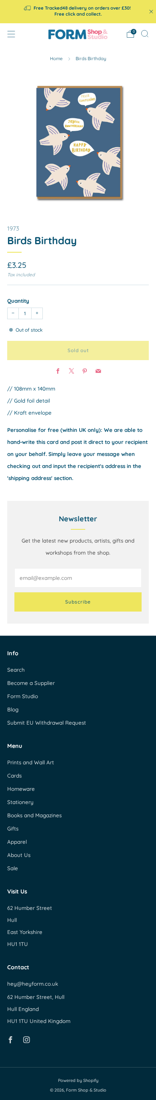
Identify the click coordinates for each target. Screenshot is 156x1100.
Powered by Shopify (78, 1080)
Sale (12, 868)
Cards (14, 775)
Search (16, 669)
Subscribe (78, 602)
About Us (18, 855)
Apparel (17, 842)
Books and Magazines (34, 815)
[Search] (145, 34)
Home (56, 58)
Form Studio (22, 696)
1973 (13, 228)
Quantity (18, 301)
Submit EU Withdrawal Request (46, 722)
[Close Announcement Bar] (151, 11)
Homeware (21, 789)
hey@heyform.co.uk (32, 983)
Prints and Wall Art (30, 762)
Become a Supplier (31, 683)
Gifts (12, 828)
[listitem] (78, 11)
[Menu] (11, 34)
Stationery (20, 802)
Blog (12, 709)
